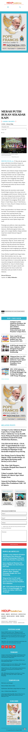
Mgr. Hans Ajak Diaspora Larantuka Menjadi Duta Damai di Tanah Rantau (13, 467)
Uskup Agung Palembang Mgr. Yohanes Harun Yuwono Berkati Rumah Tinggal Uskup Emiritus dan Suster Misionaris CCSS (13, 695)
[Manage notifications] (25, 729)
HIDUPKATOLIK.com (7, 161)
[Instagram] (6, 646)
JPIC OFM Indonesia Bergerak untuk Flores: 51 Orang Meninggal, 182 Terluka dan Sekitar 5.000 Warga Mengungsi (18, 372)
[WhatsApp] (9, 135)
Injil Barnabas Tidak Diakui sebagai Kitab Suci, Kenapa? (13, 688)
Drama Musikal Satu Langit (11, 311)
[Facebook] (2, 135)
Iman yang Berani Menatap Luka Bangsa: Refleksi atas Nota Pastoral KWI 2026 (17, 338)
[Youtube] (13, 646)
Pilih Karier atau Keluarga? (7, 683)
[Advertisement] (14, 69)
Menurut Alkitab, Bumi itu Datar (8, 685)
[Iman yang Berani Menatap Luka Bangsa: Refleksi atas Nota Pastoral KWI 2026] (5, 338)
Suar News (4, 595)
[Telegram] (12, 135)
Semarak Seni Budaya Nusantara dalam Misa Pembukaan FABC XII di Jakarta (13, 483)
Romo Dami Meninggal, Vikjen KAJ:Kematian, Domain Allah (20, 503)
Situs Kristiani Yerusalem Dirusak (7, 503)
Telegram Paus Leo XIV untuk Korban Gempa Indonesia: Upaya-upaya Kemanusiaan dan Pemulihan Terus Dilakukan (18, 361)
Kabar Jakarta (9, 121)
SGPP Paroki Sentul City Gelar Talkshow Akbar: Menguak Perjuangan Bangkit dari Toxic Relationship (18, 349)
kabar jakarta (21, 311)
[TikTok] (10, 646)
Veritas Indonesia (5, 379)
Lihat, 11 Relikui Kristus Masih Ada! (9, 691)
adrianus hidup (9, 124)
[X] (5, 135)
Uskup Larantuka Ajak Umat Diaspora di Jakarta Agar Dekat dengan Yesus (12, 475)
